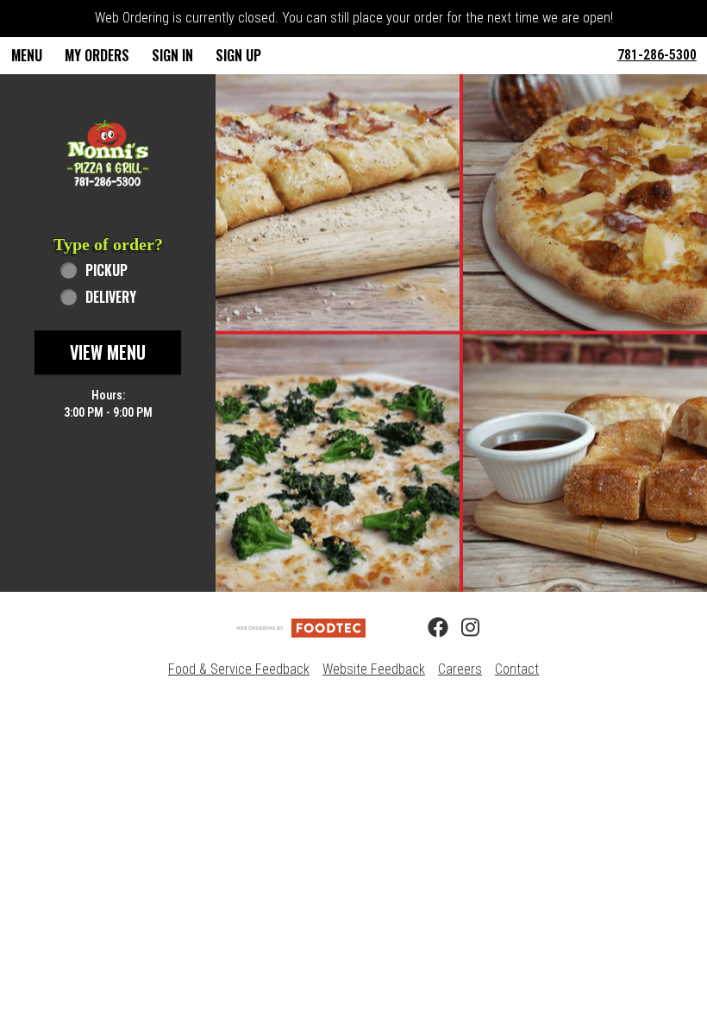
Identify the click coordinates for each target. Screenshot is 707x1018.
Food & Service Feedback (239, 669)
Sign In (172, 55)
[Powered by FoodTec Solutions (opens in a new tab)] (301, 627)
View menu (108, 352)
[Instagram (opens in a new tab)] (461, 628)
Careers (460, 669)
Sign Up (238, 55)
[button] (108, 153)
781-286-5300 (657, 55)
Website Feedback (373, 669)
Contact (517, 669)
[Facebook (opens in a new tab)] (427, 628)
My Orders (97, 55)
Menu (26, 55)
